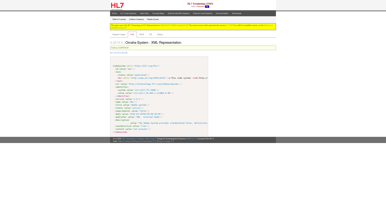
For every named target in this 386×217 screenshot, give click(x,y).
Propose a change (163, 141)
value (122, 69)
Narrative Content (118, 34)
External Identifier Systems (179, 13)
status (121, 75)
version (120, 99)
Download (121, 53)
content (120, 129)
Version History (147, 141)
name (118, 102)
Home (114, 13)
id (117, 69)
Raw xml (113, 53)
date (118, 114)
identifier (122, 87)
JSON (141, 34)
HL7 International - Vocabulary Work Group (138, 139)
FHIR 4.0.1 (190, 139)
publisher (121, 117)
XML (132, 34)
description (122, 120)
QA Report (136, 141)
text (118, 72)
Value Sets (144, 13)
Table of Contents (124, 141)
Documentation (222, 13)
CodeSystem (119, 66)
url (117, 84)
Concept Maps (158, 13)
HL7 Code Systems (128, 13)
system (121, 90)
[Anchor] (183, 42)
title (119, 105)
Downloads (236, 13)
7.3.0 (229, 25)
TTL (150, 34)
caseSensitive (123, 126)
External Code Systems (202, 13)
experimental (123, 111)
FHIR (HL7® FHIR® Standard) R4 (173, 25)
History (160, 34)
